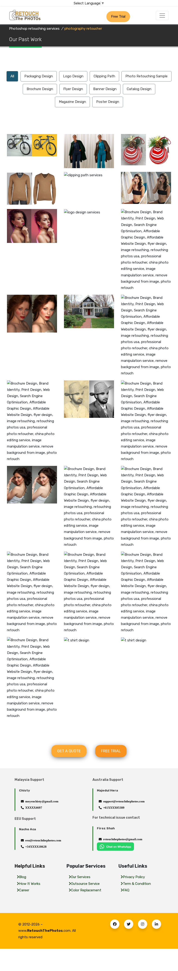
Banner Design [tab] (105, 89)
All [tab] (12, 76)
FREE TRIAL (111, 751)
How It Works (29, 884)
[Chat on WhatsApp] (115, 846)
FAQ (126, 890)
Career (24, 890)
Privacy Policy (134, 877)
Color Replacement (86, 890)
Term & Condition (137, 884)
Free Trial (118, 16)
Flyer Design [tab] (73, 89)
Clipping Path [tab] (104, 76)
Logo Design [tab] (73, 76)
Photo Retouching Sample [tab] (146, 76)
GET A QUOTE (69, 751)
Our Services (80, 877)
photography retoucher (83, 28)
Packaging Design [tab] (38, 76)
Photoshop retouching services (34, 28)
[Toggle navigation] (162, 15)
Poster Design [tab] (107, 102)
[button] (114, 924)
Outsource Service (85, 884)
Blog (22, 877)
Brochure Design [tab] (40, 89)
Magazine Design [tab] (72, 102)
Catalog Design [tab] (139, 89)
